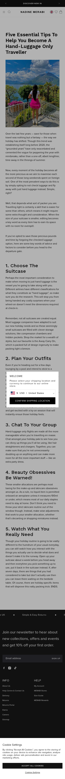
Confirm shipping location (32, 400)
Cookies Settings (32, 772)
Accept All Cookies (33, 765)
